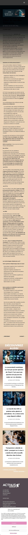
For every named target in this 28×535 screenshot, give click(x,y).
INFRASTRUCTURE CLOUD (9, 506)
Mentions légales (13, 533)
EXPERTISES (6, 498)
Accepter (14, 523)
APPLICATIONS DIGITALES (9, 503)
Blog (17, 25)
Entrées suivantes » (19, 471)
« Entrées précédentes (9, 470)
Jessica (6, 25)
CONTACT (5, 494)
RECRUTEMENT (7, 493)
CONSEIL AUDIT (7, 505)
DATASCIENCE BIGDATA (9, 501)
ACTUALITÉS (6, 491)
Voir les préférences (14, 530)
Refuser (14, 526)
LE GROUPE (6, 490)
